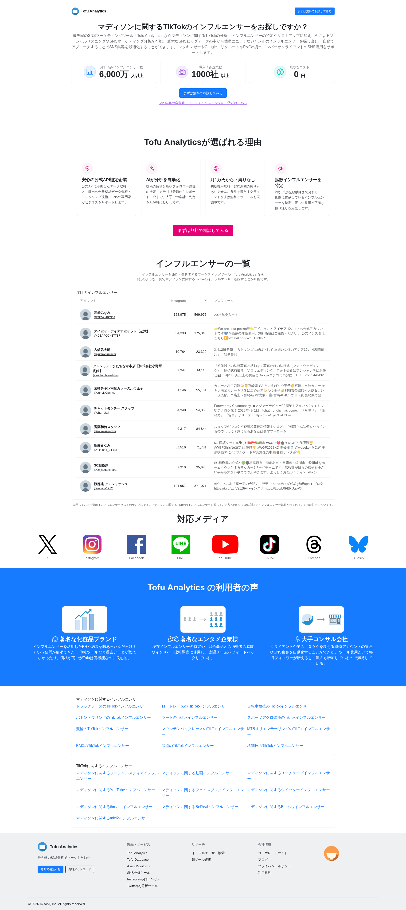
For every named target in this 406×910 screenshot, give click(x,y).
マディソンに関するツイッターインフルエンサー (288, 790)
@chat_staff (101, 412)
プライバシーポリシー (274, 866)
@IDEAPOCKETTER (107, 335)
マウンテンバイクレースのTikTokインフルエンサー (203, 731)
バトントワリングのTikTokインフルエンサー (113, 717)
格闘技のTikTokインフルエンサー (275, 746)
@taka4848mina (104, 317)
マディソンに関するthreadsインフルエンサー (114, 807)
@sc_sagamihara (105, 469)
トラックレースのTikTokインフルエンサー (111, 706)
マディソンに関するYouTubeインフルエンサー (115, 790)
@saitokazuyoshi (105, 431)
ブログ (263, 859)
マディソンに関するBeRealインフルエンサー (200, 807)
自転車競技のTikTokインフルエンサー (279, 706)
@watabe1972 (103, 488)
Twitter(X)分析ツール (142, 886)
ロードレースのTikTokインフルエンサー (195, 706)
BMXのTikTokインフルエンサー (102, 746)
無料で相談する (50, 869)
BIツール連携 (201, 859)
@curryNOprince (104, 392)
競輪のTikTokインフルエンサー (102, 729)
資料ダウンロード (79, 869)
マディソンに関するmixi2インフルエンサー (112, 818)
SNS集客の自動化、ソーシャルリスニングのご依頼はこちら (203, 103)
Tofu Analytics (137, 853)
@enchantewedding (106, 375)
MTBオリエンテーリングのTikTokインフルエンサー (288, 731)
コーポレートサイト (273, 853)
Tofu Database (138, 859)
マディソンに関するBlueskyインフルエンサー (285, 807)
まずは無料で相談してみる (315, 11)
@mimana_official (105, 449)
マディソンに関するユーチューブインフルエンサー (288, 776)
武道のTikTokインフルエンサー (188, 746)
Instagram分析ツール (143, 879)
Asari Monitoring (139, 866)
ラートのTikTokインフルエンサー (190, 717)
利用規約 (264, 873)
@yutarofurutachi (105, 354)
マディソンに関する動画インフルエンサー (197, 773)
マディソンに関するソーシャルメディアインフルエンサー (117, 776)
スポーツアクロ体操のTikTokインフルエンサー (286, 717)
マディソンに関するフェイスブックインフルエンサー (203, 792)
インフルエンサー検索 (208, 853)
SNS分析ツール (138, 873)
